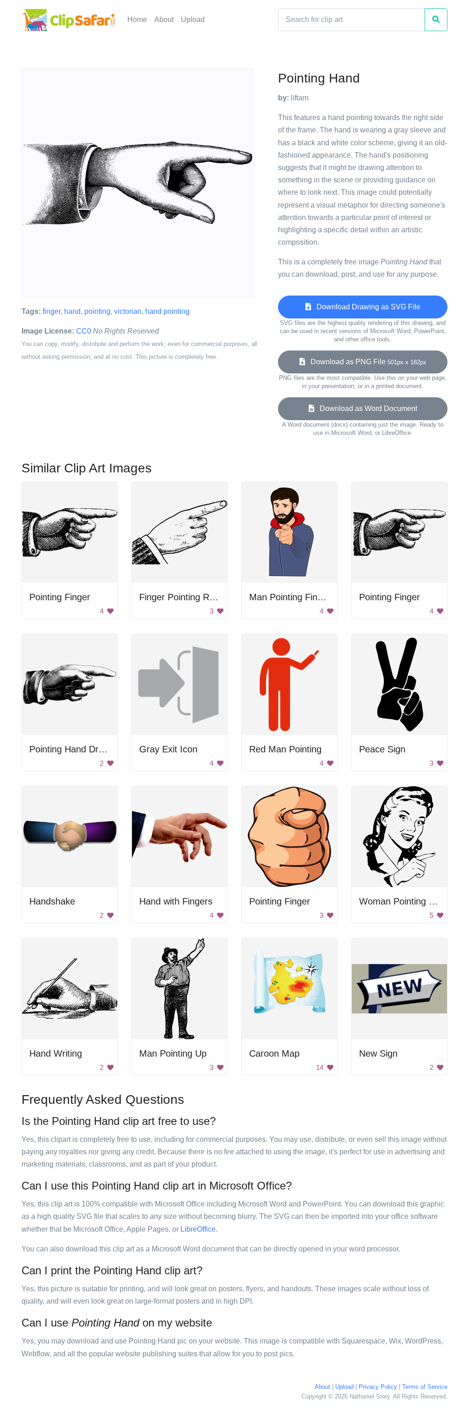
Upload (193, 19)
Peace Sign (382, 749)
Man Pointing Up (173, 1053)
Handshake (52, 901)
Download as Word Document (365, 408)
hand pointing (167, 311)
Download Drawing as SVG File (365, 307)
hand (72, 311)
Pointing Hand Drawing (75, 749)
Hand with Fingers (176, 901)
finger (51, 311)
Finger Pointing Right (181, 597)
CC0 (83, 331)
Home (137, 19)
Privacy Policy (378, 1386)
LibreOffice (198, 1229)
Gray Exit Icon (168, 749)
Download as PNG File (365, 362)
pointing (97, 311)
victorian (128, 311)
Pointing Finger (59, 597)
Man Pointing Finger (290, 597)
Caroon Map (274, 1053)
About (164, 19)
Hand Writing (55, 1053)
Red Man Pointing (285, 749)
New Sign (378, 1053)
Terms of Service (424, 1386)
